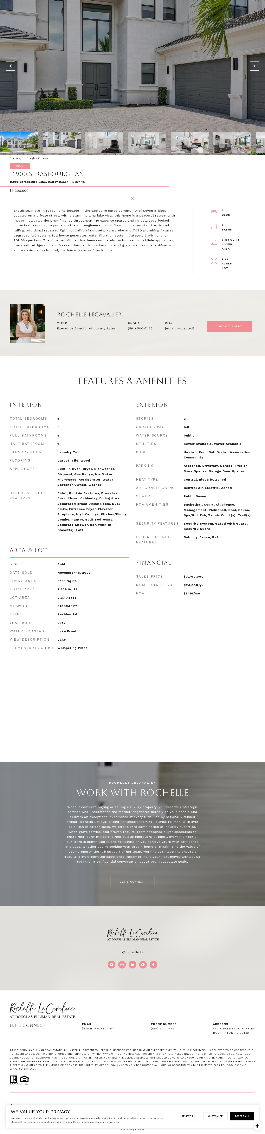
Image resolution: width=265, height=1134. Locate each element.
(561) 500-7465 (140, 328)
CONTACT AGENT (229, 326)
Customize (215, 1116)
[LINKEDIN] (132, 965)
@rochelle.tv (132, 952)
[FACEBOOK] (153, 965)
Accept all (242, 1116)
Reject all (189, 1116)
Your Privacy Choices (133, 1129)
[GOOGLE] (143, 965)
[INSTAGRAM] (122, 965)
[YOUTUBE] (111, 965)
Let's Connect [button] (132, 881)
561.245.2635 (27, 1068)
